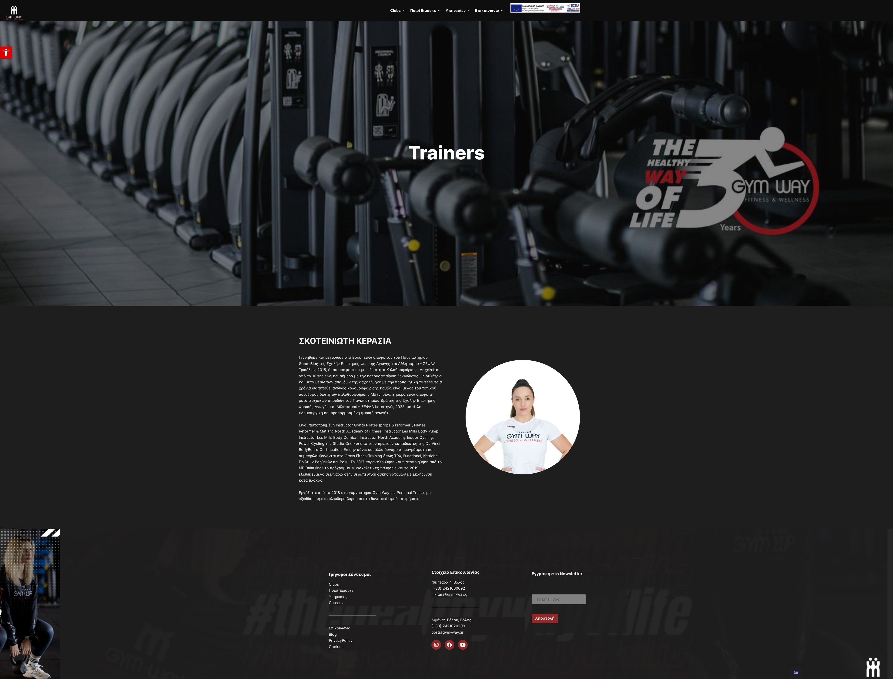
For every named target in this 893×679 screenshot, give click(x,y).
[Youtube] (463, 645)
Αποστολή (544, 618)
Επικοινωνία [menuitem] (487, 10)
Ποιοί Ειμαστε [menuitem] (423, 10)
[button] (6, 53)
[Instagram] (436, 645)
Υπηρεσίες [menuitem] (456, 10)
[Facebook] (449, 645)
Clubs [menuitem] (395, 10)
